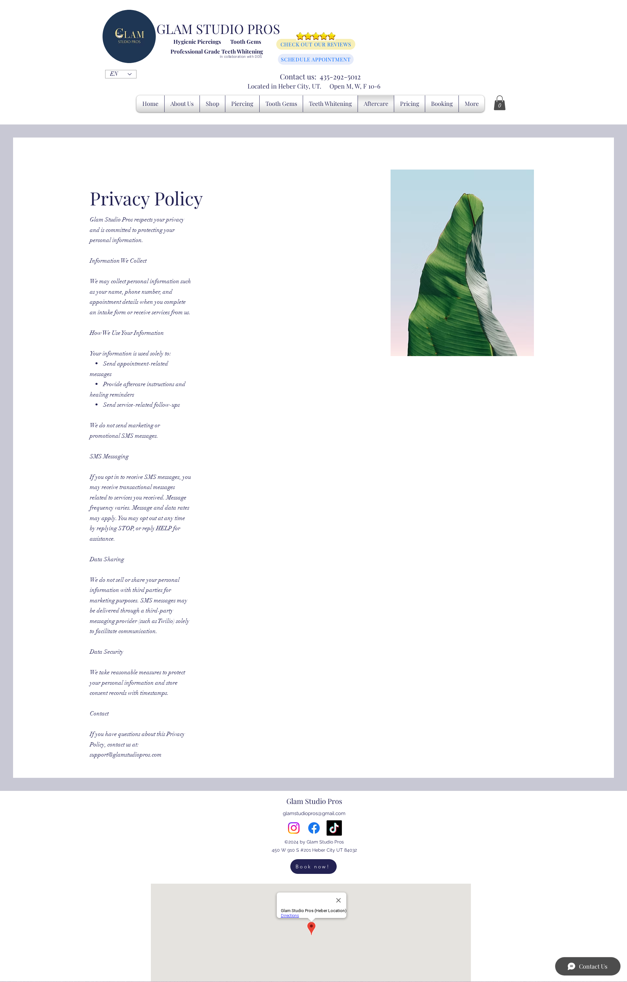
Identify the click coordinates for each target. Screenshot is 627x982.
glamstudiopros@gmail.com (314, 813)
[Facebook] (314, 828)
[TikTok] (334, 828)
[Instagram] (293, 828)
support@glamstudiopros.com (126, 754)
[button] (499, 102)
